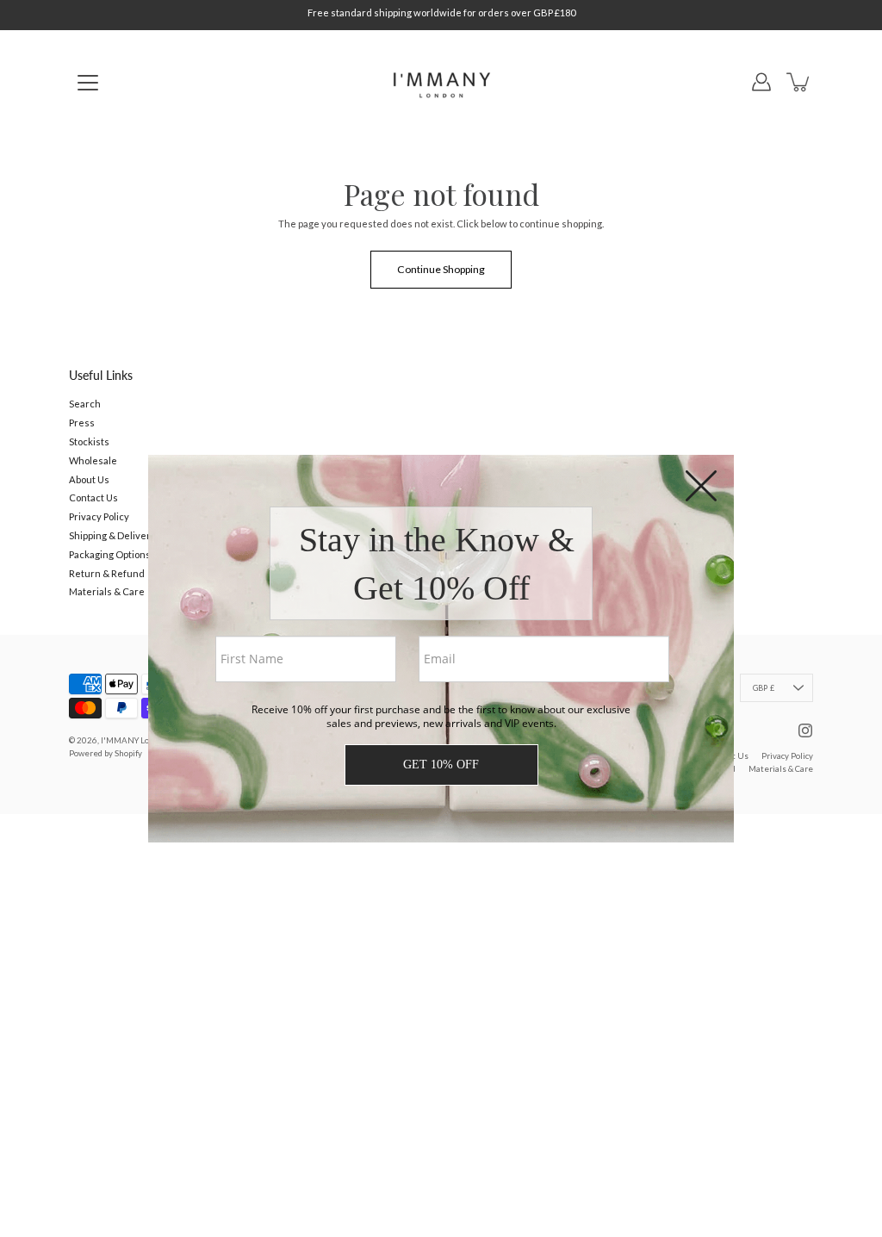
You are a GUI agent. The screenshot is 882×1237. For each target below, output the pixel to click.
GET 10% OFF (441, 764)
